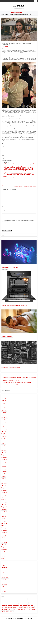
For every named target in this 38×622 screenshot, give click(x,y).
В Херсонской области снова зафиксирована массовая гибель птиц (19, 174)
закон (31, 600)
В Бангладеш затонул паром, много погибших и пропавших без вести (19, 164)
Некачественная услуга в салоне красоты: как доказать (25, 186)
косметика (10, 605)
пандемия (10, 607)
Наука (2, 574)
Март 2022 (3, 481)
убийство (14, 177)
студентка (10, 177)
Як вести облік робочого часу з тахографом (10, 384)
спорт (15, 609)
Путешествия (4, 584)
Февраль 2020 (4, 523)
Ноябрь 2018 (3, 547)
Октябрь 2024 (4, 436)
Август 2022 (3, 474)
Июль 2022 (3, 476)
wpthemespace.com (28, 618)
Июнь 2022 (3, 478)
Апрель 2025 (3, 426)
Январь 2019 (3, 544)
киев (35, 603)
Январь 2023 (3, 469)
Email (3, 210)
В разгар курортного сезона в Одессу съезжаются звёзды (13, 185)
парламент (15, 607)
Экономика (3, 591)
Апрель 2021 (3, 499)
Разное (2, 264)
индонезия (19, 603)
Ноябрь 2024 (3, 435)
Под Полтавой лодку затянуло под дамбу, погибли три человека (18, 166)
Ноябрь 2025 (3, 414)
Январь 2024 (3, 452)
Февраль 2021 (4, 502)
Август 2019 (3, 533)
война (12, 600)
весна (29, 598)
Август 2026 (3, 398)
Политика (3, 581)
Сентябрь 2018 (4, 551)
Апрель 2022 (3, 480)
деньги (19, 600)
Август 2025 (3, 419)
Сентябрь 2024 (4, 438)
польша (20, 607)
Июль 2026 (3, 400)
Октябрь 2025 (4, 415)
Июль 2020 (3, 514)
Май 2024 (3, 445)
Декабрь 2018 (4, 546)
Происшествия (5, 176)
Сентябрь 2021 (4, 492)
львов (4, 177)
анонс (18, 598)
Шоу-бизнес (3, 589)
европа (23, 600)
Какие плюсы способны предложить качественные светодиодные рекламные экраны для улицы (18, 378)
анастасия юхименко (12, 598)
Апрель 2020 (3, 520)
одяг (2, 607)
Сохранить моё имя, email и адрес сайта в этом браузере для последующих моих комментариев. (18, 221)
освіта (6, 607)
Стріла (18, 5)
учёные (7, 611)
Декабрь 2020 (4, 506)
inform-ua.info (9, 160)
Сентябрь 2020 (4, 511)
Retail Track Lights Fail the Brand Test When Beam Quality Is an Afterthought (16, 382)
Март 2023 (3, 466)
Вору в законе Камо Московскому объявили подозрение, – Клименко (19, 172)
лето (21, 605)
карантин (31, 603)
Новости (18, 619)
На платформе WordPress (11, 618)
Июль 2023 (3, 461)
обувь (32, 605)
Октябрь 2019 (4, 530)
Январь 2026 (3, 410)
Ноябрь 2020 (3, 507)
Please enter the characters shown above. (10, 226)
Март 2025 (3, 428)
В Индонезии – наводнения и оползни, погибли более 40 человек (18, 170)
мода (29, 605)
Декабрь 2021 (4, 487)
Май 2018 (3, 556)
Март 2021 (3, 500)
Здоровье (3, 569)
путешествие (25, 607)
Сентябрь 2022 (4, 473)
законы (3, 603)
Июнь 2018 (3, 554)
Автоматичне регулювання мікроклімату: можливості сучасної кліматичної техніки (18, 385)
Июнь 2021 (3, 495)
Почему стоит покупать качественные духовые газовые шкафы (14, 305)
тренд (25, 609)
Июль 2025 (3, 421)
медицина (25, 605)
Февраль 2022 (4, 483)
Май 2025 (3, 424)
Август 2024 (3, 440)
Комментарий (5, 194)
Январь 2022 (3, 485)
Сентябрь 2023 (4, 459)
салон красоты (4, 609)
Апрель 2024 (3, 447)
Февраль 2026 (4, 408)
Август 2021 (3, 494)
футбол (11, 611)
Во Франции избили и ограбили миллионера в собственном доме (18, 168)
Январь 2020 (3, 525)
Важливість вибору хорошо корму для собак (10, 380)
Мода (2, 572)
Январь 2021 (3, 504)
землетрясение (13, 603)
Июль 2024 (3, 441)
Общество (3, 579)
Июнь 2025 (3, 422)
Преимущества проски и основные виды (9, 267)
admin (11, 46)
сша (22, 609)
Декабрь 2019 (4, 527)
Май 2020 (3, 518)
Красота (3, 570)
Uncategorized (4, 567)
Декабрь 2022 (4, 471)
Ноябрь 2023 (3, 455)
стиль (19, 609)
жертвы (27, 600)
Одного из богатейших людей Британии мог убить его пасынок (18, 173)
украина (3, 611)
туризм (29, 609)
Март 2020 (3, 521)
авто (6, 598)
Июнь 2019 (3, 535)
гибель (15, 600)
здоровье (7, 603)
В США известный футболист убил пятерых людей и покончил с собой (19, 163)
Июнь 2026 (3, 402)
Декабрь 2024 (4, 433)
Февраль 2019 (4, 542)
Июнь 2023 (3, 462)
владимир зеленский (6, 600)
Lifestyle (3, 565)
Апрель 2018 (3, 558)
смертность (11, 609)
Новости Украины (5, 577)
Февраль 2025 (4, 429)
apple (3, 598)
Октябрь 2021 (4, 490)
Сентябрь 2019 (4, 532)
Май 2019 (3, 537)
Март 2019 (3, 540)
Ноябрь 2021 (3, 488)
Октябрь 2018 (4, 549)
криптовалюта (16, 605)
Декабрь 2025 (4, 412)
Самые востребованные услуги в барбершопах (10, 367)
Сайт (3, 214)
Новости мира (4, 575)
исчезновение (25, 603)
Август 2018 (3, 553)
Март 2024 (3, 448)
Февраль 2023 (4, 467)
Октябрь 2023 (4, 457)
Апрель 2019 (3, 539)
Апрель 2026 (3, 405)
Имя (3, 206)
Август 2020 (3, 513)
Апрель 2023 (3, 464)
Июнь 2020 (3, 516)
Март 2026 (3, 407)
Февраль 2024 (4, 450)
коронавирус (4, 605)
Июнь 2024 (3, 443)
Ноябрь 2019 (3, 528)
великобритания (24, 598)
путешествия (31, 607)
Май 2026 (3, 403)
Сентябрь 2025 (4, 417)
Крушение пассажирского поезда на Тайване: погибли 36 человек (18, 167)
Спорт (2, 588)
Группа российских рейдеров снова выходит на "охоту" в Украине (18, 169)
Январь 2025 (3, 431)
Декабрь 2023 (4, 454)
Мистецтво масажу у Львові (7, 336)
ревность (6, 177)
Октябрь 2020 (4, 509)
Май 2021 (3, 497)
